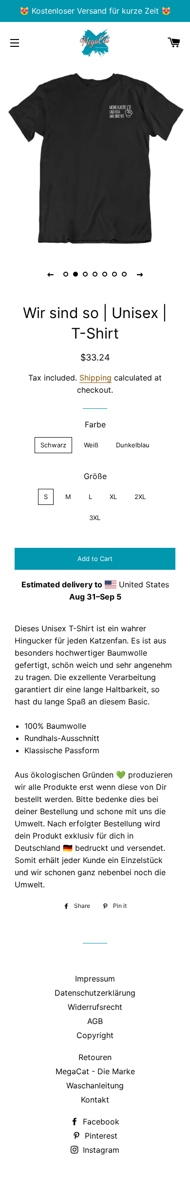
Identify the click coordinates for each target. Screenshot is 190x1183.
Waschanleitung (95, 1085)
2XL (140, 497)
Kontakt (95, 1099)
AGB (95, 1021)
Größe (95, 476)
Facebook (99, 1121)
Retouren (95, 1057)
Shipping (95, 377)
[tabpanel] (95, 156)
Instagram (99, 1150)
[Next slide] (140, 274)
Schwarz (53, 445)
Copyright (95, 1035)
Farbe (95, 424)
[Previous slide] (50, 274)
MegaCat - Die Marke (95, 1071)
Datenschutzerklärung (95, 993)
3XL (94, 517)
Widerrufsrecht (95, 1007)
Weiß (91, 445)
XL (113, 497)
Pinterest (99, 1136)
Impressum (95, 978)
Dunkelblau (133, 445)
